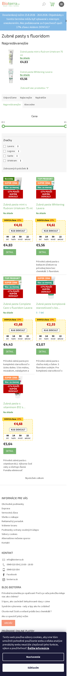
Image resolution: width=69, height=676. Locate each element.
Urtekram (14, 160)
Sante (12, 156)
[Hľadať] (44, 4)
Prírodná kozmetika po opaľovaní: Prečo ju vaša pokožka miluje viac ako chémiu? (33, 595)
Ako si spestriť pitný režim (15, 616)
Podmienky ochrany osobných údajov (20, 530)
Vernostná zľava (10, 512)
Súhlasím (33, 668)
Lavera (12, 146)
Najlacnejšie (26, 97)
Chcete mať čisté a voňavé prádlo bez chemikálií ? (27, 611)
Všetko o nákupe (10, 517)
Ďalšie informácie (38, 648)
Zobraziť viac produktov (32, 87)
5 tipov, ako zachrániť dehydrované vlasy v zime (26, 601)
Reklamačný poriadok (12, 521)
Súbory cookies (9, 534)
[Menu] (61, 4)
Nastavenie (33, 657)
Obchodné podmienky (13, 504)
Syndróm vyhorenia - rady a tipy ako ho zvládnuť (26, 606)
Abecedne (29, 104)
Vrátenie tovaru (9, 525)
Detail (9, 252)
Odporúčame (10, 97)
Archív (8, 622)
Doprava (6, 508)
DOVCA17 (18, 230)
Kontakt (6, 543)
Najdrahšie (41, 97)
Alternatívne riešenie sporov (16, 538)
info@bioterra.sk (15, 559)
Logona (13, 151)
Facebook (12, 574)
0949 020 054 (13, 569)
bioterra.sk (12, 579)
